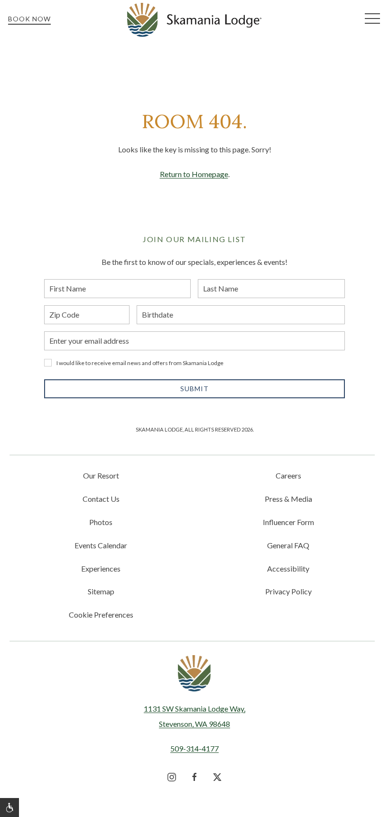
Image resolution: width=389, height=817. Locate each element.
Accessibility (288, 568)
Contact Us (101, 498)
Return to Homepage (194, 173)
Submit (194, 389)
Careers (288, 475)
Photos (100, 521)
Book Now (29, 19)
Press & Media (288, 498)
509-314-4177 (194, 748)
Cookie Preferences (101, 614)
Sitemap (101, 591)
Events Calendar (100, 545)
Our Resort (101, 475)
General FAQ (288, 545)
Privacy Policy (288, 591)
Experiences (100, 568)
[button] (372, 19)
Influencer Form (288, 521)
